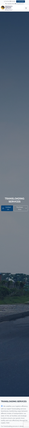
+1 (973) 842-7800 (10, 3)
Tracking (7, 1)
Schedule (13, 1)
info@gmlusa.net (20, 3)
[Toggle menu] (26, 8)
